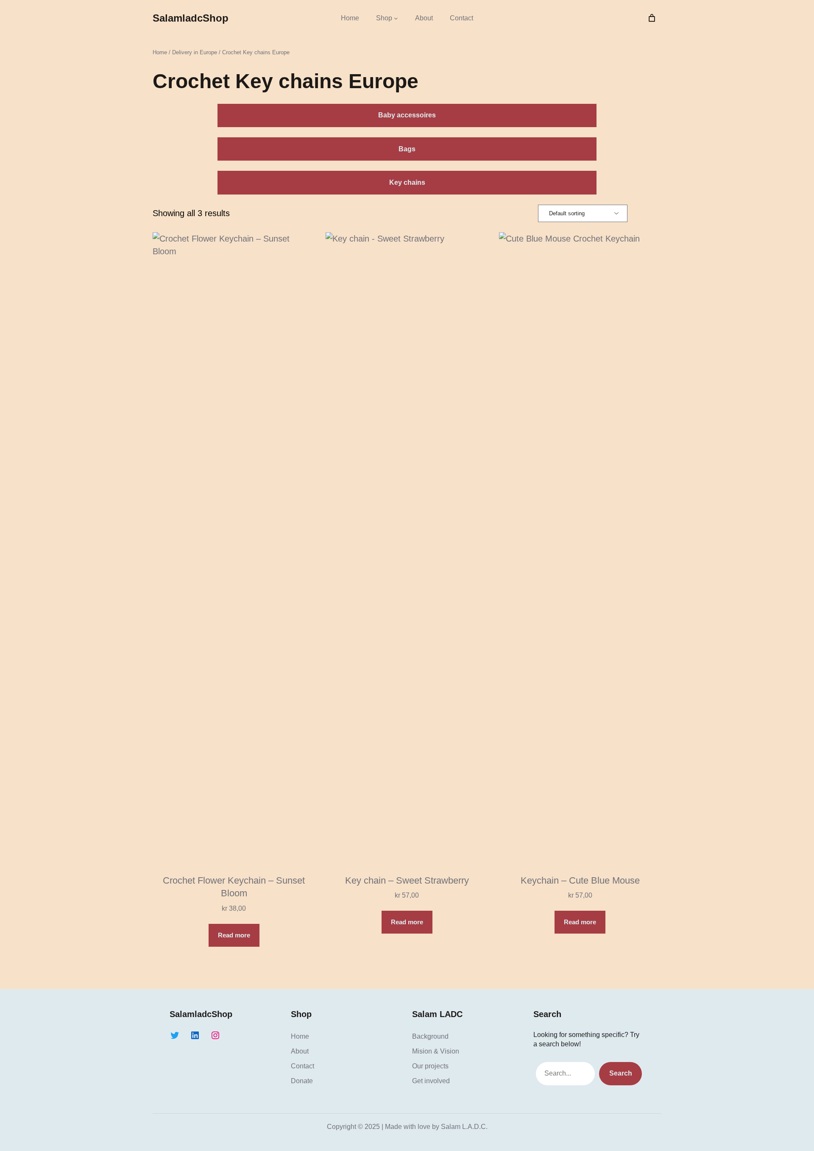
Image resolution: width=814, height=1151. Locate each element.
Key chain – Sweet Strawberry (407, 880)
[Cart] (651, 18)
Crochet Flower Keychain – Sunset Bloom (234, 887)
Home (350, 18)
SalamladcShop (191, 18)
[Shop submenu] (396, 18)
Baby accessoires (407, 115)
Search (620, 1073)
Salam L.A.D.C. (464, 1126)
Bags (407, 149)
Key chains (407, 182)
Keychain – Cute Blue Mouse (580, 880)
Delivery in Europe (194, 52)
